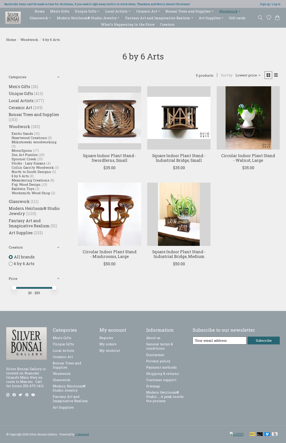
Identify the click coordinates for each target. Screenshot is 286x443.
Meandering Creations (30, 180)
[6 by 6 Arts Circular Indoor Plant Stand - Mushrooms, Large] (109, 214)
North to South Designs (31, 172)
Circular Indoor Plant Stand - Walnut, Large (248, 158)
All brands (24, 256)
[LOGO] (237, 434)
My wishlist (109, 350)
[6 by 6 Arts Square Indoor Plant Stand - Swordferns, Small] (109, 118)
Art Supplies (21, 232)
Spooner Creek (24, 159)
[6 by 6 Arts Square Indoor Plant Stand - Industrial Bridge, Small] (178, 118)
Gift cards (237, 18)
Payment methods (161, 367)
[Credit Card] (275, 434)
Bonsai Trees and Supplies (34, 114)
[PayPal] (252, 434)
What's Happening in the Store (128, 24)
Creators (167, 24)
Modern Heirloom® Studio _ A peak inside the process (165, 396)
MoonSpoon (22, 150)
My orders (107, 344)
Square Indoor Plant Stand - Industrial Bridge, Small (179, 158)
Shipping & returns (162, 373)
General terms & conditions (159, 346)
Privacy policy (158, 361)
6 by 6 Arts (20, 176)
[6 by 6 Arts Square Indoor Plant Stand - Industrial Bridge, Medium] (178, 214)
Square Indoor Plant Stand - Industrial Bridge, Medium (179, 254)
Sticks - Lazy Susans (28, 163)
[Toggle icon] (260, 18)
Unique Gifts (21, 93)
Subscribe (264, 340)
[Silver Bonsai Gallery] (13, 18)
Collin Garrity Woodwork (33, 167)
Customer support (161, 380)
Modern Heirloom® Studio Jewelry (69, 388)
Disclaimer (155, 355)
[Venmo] (267, 434)
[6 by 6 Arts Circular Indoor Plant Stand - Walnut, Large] (248, 118)
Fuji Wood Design (26, 184)
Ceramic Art (20, 107)
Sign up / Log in (270, 4)
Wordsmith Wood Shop (31, 193)
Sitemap (153, 386)
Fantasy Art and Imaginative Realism (29, 223)
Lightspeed (82, 434)
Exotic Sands (22, 133)
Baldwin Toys (23, 189)
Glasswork (19, 201)
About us (153, 338)
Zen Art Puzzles (25, 155)
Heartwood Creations (29, 138)
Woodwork (29, 40)
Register (106, 338)
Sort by (227, 75)
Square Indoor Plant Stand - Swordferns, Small (109, 158)
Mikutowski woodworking (34, 142)
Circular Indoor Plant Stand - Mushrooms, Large (110, 254)
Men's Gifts (59, 11)
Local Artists (21, 100)
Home (40, 11)
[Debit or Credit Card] (260, 434)
